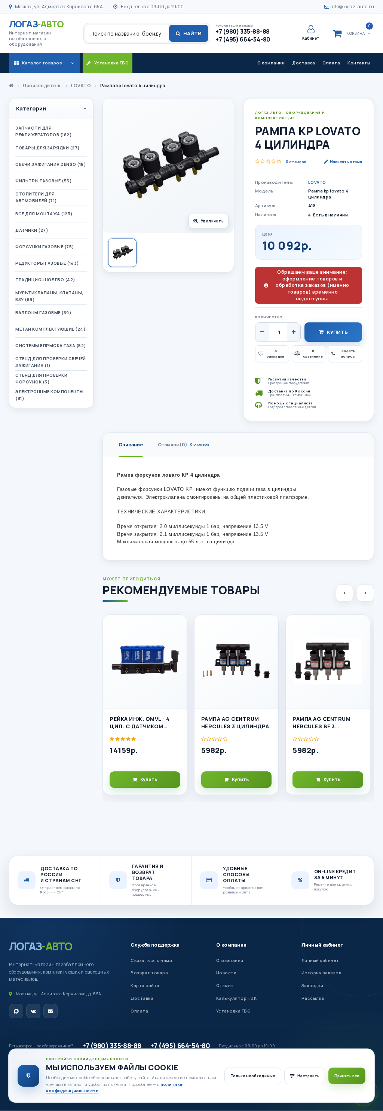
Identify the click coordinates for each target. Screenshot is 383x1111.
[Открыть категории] (72, 63)
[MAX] (16, 1011)
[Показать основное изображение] (122, 253)
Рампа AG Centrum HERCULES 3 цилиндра (235, 722)
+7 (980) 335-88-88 (111, 1045)
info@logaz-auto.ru (352, 6)
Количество (269, 317)
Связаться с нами (151, 960)
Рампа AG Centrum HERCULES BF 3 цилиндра (321, 723)
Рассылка (312, 998)
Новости (226, 972)
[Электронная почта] (50, 1011)
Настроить (308, 1075)
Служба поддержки (155, 944)
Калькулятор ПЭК (236, 998)
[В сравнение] (178, 644)
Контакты (358, 63)
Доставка (303, 63)
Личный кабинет (322, 944)
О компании (271, 63)
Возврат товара (149, 972)
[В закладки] (178, 627)
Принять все (346, 1075)
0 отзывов (296, 161)
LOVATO (317, 182)
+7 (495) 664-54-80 (180, 1045)
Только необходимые (252, 1075)
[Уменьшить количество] (262, 332)
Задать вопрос (348, 353)
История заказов (321, 972)
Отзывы (225, 985)
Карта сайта (145, 985)
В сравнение (313, 353)
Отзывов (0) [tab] (183, 444)
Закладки (312, 985)
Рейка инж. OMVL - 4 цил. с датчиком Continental (140, 723)
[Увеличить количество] (293, 332)
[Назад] (344, 593)
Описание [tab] (131, 444)
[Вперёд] (365, 593)
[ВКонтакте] (33, 1011)
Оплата (331, 63)
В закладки (275, 353)
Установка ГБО (233, 1011)
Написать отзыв (346, 161)
